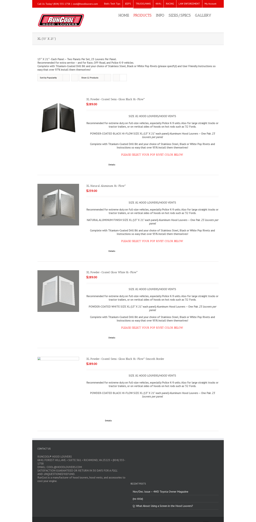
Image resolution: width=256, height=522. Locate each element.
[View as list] (123, 77)
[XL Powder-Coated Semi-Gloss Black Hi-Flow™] (58, 118)
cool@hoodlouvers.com (85, 3)
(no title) (138, 498)
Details (111, 164)
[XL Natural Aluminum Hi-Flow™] (58, 204)
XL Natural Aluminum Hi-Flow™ (106, 185)
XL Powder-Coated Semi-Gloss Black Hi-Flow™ (115, 99)
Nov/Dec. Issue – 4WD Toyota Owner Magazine (160, 491)
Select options (96, 164)
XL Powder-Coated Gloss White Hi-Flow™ (112, 272)
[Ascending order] (74, 77)
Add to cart (94, 420)
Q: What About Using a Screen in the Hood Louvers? (163, 506)
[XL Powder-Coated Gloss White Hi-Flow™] (58, 291)
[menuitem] (112, 4)
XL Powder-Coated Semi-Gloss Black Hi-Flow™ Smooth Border (125, 358)
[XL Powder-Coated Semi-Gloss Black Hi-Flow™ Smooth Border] (58, 374)
